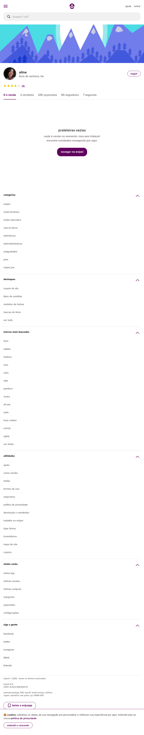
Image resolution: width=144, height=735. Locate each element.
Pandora (8, 388)
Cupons (8, 552)
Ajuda (6, 465)
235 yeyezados (47, 95)
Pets (6, 259)
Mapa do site (10, 544)
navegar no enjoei (72, 152)
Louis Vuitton (10, 420)
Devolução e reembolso (16, 512)
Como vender (11, 473)
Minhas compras (12, 589)
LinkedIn (8, 665)
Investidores (10, 536)
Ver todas (9, 444)
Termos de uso (11, 489)
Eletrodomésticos (13, 243)
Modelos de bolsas (14, 304)
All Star (7, 404)
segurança (9, 496)
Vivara (7, 396)
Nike (6, 380)
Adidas (7, 349)
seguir (134, 73)
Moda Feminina (11, 212)
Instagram (9, 649)
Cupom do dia (11, 288)
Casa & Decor (11, 228)
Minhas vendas (12, 581)
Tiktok (6, 657)
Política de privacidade (16, 504)
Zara (6, 365)
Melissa (8, 357)
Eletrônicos (10, 235)
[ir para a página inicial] (72, 8)
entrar (137, 6)
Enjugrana (9, 597)
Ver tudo (8, 320)
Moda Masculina (12, 220)
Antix (6, 412)
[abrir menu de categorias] (6, 6)
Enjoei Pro (9, 267)
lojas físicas (10, 528)
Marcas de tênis (12, 312)
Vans (6, 372)
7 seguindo (90, 95)
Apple (6, 436)
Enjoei (7, 204)
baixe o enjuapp (21, 705)
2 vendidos (27, 95)
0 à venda (10, 95)
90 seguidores (70, 95)
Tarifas (7, 481)
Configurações (11, 613)
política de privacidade (24, 718)
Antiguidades (10, 251)
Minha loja (9, 573)
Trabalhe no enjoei (13, 520)
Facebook (9, 633)
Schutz (7, 428)
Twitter (7, 641)
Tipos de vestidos (13, 296)
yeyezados (9, 605)
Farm (6, 341)
